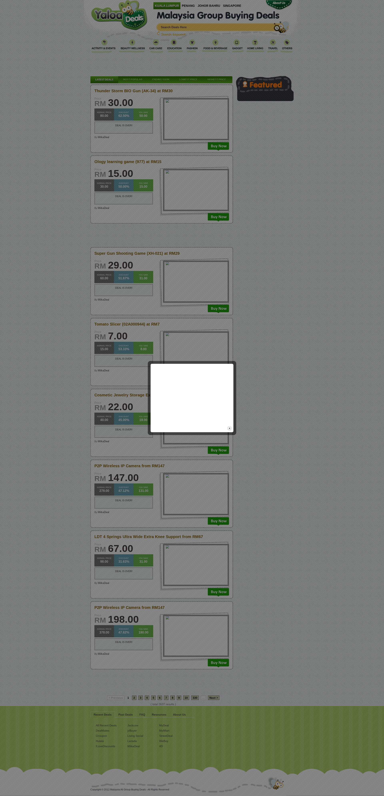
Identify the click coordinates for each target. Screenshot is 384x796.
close (229, 428)
